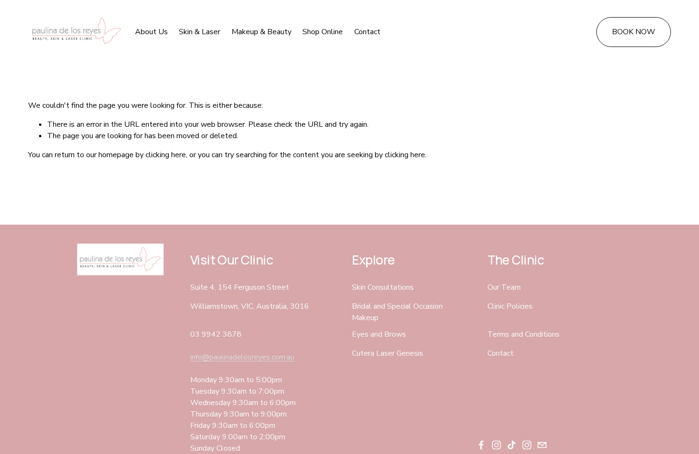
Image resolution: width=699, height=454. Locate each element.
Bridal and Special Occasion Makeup (397, 312)
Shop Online (322, 32)
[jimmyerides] (527, 445)
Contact (367, 32)
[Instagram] (496, 445)
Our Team (504, 287)
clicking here (166, 155)
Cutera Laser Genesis (387, 353)
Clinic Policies (510, 306)
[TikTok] (511, 445)
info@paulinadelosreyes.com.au (242, 357)
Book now (633, 32)
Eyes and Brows (379, 334)
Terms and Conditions (523, 334)
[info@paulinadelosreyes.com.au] (542, 445)
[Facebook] (481, 445)
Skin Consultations (383, 287)
